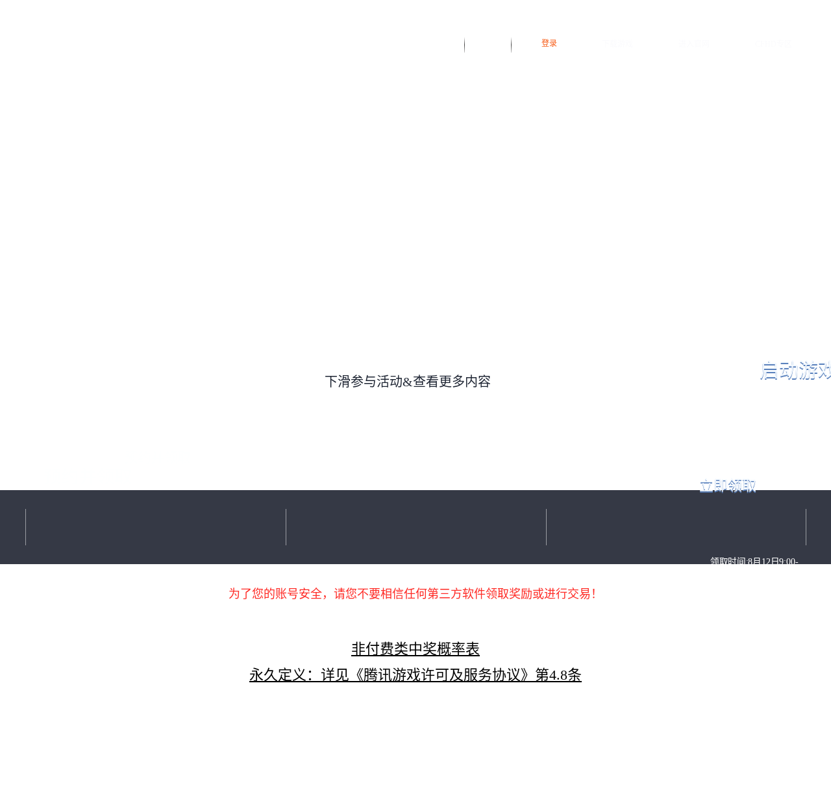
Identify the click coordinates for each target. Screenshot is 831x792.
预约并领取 (87, 477)
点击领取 (754, 658)
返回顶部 (415, 620)
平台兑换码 (488, 43)
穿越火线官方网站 (76, 43)
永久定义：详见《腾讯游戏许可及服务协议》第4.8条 (415, 675)
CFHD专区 (773, 44)
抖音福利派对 (437, 43)
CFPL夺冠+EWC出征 (416, 527)
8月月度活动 (676, 527)
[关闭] (817, 291)
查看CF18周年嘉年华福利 (78, 766)
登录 (549, 43)
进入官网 (694, 44)
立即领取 (727, 485)
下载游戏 (617, 44)
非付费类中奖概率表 (415, 649)
